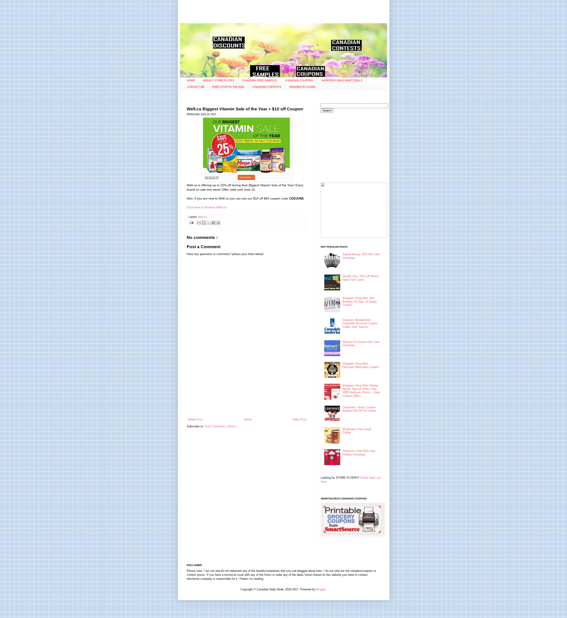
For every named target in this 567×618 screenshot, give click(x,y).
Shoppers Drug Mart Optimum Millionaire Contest (360, 365)
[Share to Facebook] (213, 223)
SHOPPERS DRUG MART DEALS (341, 80)
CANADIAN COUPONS (299, 80)
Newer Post (195, 419)
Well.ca (202, 216)
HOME (191, 80)
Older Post (299, 419)
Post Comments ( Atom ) (221, 426)
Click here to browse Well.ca (206, 207)
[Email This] (199, 223)
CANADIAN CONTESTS (266, 86)
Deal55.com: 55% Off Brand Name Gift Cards (360, 277)
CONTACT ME (195, 86)
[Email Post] (191, 222)
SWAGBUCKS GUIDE (302, 86)
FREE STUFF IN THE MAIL (228, 86)
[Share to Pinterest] (218, 223)
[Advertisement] (283, 12)
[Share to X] (208, 223)
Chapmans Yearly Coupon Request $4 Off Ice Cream (359, 409)
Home (247, 419)
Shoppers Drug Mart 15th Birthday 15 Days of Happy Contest (359, 301)
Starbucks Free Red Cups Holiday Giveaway (359, 452)
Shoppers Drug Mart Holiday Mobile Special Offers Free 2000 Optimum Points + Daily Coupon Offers (361, 390)
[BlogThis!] (204, 223)
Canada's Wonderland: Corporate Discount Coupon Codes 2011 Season (360, 323)
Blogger (321, 589)
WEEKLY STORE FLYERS (218, 80)
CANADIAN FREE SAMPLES (259, 80)
